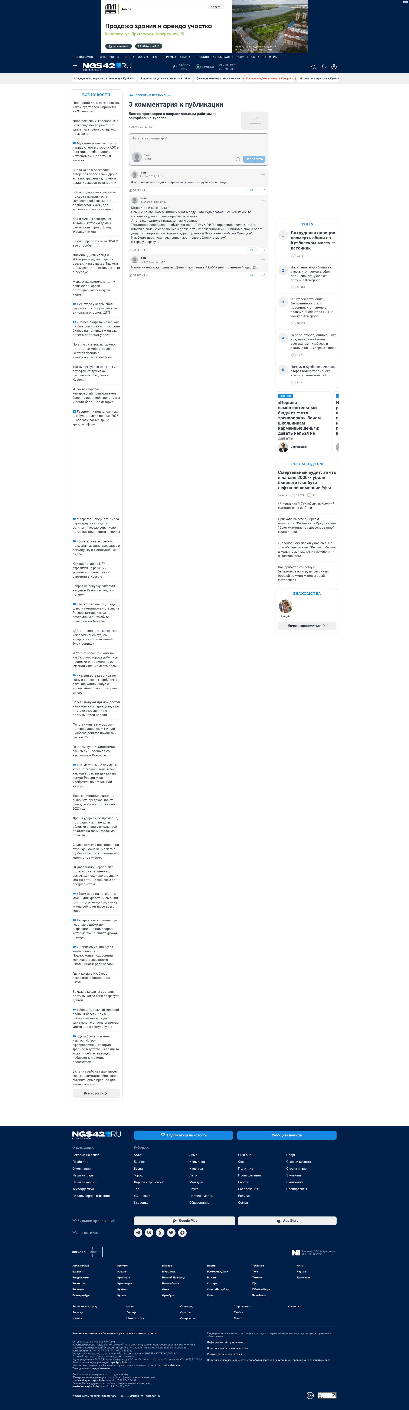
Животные (142, 1196)
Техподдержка (83, 1189)
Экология (293, 1175)
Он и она (244, 1155)
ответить (140, 190)
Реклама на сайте (85, 1155)
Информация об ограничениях (226, 1342)
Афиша (185, 57)
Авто (137, 1155)
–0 (263, 190)
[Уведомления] (324, 67)
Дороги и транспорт (149, 1182)
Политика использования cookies (227, 1348)
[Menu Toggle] (75, 67)
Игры (273, 57)
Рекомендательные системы (224, 1354)
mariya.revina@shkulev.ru (87, 1386)
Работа (243, 1182)
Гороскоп (201, 57)
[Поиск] (313, 67)
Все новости (96, 94)
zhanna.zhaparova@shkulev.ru (90, 1380)
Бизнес (139, 1162)
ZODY (240, 57)
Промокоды (256, 57)
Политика (245, 1168)
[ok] (160, 1232)
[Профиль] (334, 67)
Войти (147, 159)
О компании (81, 1168)
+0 (251, 190)
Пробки (205, 67)
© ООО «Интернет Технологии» (140, 1395)
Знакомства (109, 57)
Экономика (295, 1182)
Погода (128, 57)
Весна (138, 1168)
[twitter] (171, 1232)
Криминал (197, 1162)
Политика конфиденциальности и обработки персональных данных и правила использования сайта (268, 1360)
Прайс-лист (81, 1162)
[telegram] (138, 1232)
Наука (193, 1189)
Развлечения (248, 1189)
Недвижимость (84, 57)
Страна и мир (296, 1168)
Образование (199, 1203)
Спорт (290, 1155)
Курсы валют (223, 57)
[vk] (149, 1232)
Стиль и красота (298, 1162)
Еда (136, 1189)
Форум (143, 57)
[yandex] (182, 1232)
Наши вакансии (84, 1182)
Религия (244, 1196)
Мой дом (196, 1182)
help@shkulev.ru (100, 1368)
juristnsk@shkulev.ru (169, 1365)
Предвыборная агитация (91, 1196)
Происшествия (249, 1175)
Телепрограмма (163, 57)
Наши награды (83, 1175)
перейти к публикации (153, 95)
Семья (243, 1203)
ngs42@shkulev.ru (120, 1362)
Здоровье (141, 1203)
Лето (193, 1175)
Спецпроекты (296, 1189)
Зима (193, 1155)
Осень (242, 1162)
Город (138, 1175)
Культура (196, 1168)
